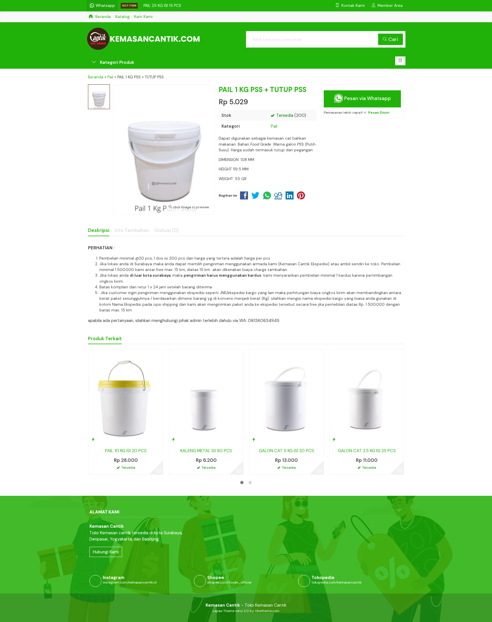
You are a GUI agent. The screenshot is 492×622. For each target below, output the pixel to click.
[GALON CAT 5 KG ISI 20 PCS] (286, 397)
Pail (274, 126)
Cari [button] (392, 39)
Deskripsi (98, 230)
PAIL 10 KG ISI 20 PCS (126, 451)
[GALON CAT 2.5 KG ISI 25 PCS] (367, 397)
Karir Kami (143, 16)
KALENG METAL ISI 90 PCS (206, 451)
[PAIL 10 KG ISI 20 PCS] (126, 397)
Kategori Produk (116, 62)
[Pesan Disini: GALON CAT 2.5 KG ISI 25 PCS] (334, 439)
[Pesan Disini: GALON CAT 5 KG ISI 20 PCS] (254, 439)
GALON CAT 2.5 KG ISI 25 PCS (367, 451)
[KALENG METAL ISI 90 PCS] (206, 397)
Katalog (122, 16)
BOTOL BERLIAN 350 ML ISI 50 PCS (175, 5)
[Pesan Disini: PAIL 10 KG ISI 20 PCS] (93, 439)
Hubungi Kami (106, 552)
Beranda (102, 16)
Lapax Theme (223, 611)
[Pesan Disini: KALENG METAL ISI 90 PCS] (173, 439)
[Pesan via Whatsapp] (159, 470)
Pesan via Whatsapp (367, 98)
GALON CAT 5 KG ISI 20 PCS (286, 451)
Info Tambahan (132, 230)
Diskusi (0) (167, 230)
